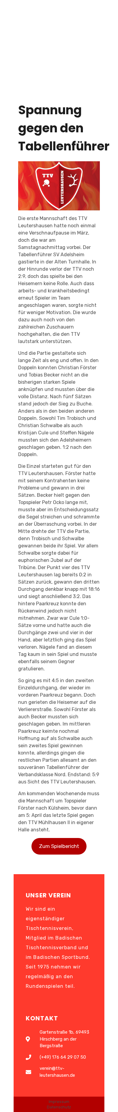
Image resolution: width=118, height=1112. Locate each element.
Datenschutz (59, 1107)
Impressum (59, 1101)
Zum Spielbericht (59, 846)
